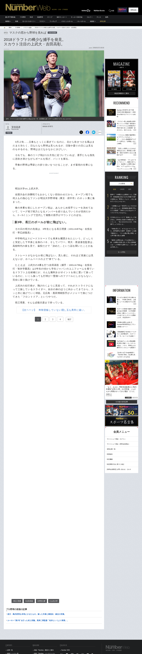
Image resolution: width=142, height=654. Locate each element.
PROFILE (9, 133)
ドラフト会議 (27, 27)
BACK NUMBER (52, 32)
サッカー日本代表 (76, 17)
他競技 (92, 21)
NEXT (69, 319)
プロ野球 (23, 17)
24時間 (122, 189)
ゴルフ (89, 17)
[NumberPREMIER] (122, 10)
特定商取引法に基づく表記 (115, 464)
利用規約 (110, 454)
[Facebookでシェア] (87, 133)
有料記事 (103, 21)
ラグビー (42, 21)
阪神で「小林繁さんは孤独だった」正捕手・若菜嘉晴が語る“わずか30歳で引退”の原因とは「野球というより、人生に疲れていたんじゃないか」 (123, 198)
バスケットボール (67, 21)
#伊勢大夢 (41, 601)
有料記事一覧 (111, 449)
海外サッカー (61, 17)
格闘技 (7, 21)
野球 (10, 27)
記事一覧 (10, 650)
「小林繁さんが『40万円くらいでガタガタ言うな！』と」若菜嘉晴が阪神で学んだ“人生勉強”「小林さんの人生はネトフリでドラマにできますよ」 (123, 209)
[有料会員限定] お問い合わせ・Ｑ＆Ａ (119, 469)
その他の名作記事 (121, 402)
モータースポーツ (28, 21)
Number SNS (65, 650)
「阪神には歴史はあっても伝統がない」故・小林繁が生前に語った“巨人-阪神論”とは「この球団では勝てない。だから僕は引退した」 (123, 243)
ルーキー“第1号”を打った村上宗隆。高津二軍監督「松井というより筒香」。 (38, 620)
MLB (31, 17)
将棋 (16, 21)
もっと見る (121, 252)
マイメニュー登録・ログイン (116, 439)
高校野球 (40, 17)
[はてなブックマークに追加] (93, 133)
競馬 (106, 17)
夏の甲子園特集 (10, 17)
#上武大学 (54, 601)
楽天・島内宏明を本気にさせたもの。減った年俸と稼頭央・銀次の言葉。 (36, 614)
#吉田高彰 (29, 601)
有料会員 (133, 10)
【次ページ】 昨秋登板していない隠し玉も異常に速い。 (53, 310)
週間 (129, 189)
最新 (114, 189)
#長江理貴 (17, 601)
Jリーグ (49, 17)
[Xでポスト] (81, 133)
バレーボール (81, 21)
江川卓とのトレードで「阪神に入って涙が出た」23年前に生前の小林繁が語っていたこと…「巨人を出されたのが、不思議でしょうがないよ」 (123, 220)
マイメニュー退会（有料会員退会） (118, 444)
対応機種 (110, 459)
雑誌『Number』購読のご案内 (44, 650)
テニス (99, 17)
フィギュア (53, 21)
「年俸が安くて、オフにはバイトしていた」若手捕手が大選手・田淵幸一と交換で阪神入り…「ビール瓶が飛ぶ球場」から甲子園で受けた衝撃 (123, 232)
